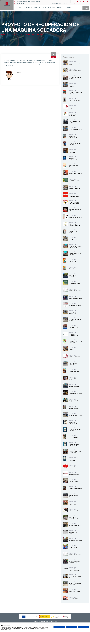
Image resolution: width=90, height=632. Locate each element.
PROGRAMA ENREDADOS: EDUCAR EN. (75, 85)
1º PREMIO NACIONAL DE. (75, 173)
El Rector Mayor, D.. (73, 511)
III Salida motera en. (74, 408)
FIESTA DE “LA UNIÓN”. (75, 591)
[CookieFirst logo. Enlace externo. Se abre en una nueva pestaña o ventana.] (1, 624)
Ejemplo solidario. (73, 379)
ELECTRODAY (72, 261)
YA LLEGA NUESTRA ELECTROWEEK (74, 459)
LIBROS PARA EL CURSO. (75, 291)
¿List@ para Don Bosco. (75, 401)
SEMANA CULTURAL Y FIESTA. (74, 232)
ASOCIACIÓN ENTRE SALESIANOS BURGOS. (75, 569)
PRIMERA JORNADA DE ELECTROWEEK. (75, 445)
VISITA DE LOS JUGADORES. (72, 115)
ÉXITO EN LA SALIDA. (74, 239)
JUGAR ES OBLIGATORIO (75, 71)
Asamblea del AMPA (74, 474)
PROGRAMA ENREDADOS (75, 129)
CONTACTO (42, 9)
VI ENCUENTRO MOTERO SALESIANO (75, 93)
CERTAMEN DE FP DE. (74, 327)
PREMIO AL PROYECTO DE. (75, 577)
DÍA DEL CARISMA (73, 599)
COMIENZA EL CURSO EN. (75, 540)
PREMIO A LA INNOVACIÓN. (72, 313)
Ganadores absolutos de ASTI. (75, 210)
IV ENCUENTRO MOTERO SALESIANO (75, 342)
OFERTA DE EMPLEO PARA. (74, 533)
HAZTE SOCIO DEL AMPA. (75, 298)
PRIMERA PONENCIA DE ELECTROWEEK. (75, 151)
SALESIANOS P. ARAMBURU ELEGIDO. (74, 225)
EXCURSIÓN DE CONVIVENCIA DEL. (74, 335)
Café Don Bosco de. (74, 481)
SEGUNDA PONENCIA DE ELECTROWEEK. (75, 144)
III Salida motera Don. (74, 386)
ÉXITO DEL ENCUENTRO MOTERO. (75, 78)
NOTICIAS (37, 7)
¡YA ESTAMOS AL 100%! (75, 525)
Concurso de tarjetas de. (75, 467)
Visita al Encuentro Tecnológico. (73, 496)
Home (3, 34)
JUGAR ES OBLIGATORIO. (75, 415)
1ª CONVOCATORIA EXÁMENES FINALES (74, 203)
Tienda (86, 8)
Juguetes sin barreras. (74, 188)
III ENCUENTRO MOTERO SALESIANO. (75, 584)
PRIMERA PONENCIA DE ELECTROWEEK (75, 254)
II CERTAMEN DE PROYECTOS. (73, 364)
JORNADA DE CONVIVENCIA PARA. (74, 518)
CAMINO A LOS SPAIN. (74, 357)
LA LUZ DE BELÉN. (73, 437)
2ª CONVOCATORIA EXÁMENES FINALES (74, 195)
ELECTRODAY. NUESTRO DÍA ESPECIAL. (75, 452)
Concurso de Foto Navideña (73, 166)
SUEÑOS (71, 349)
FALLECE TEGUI (73, 547)
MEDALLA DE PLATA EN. (75, 100)
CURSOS (69, 7)
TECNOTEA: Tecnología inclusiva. (75, 63)
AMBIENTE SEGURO (30, 9)
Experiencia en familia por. (75, 393)
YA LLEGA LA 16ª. (73, 269)
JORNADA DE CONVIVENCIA (72, 276)
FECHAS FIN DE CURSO (75, 305)
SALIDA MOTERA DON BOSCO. (74, 122)
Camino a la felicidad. (74, 371)
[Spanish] (49, 10)
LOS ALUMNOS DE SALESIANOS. (73, 503)
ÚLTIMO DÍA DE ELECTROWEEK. (73, 137)
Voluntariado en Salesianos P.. (75, 489)
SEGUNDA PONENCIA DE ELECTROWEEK (75, 247)
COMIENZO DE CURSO (74, 181)
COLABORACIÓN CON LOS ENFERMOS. (74, 562)
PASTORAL (19, 9)
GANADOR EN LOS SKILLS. (75, 217)
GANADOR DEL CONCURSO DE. (73, 159)
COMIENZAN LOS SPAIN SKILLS (75, 107)
